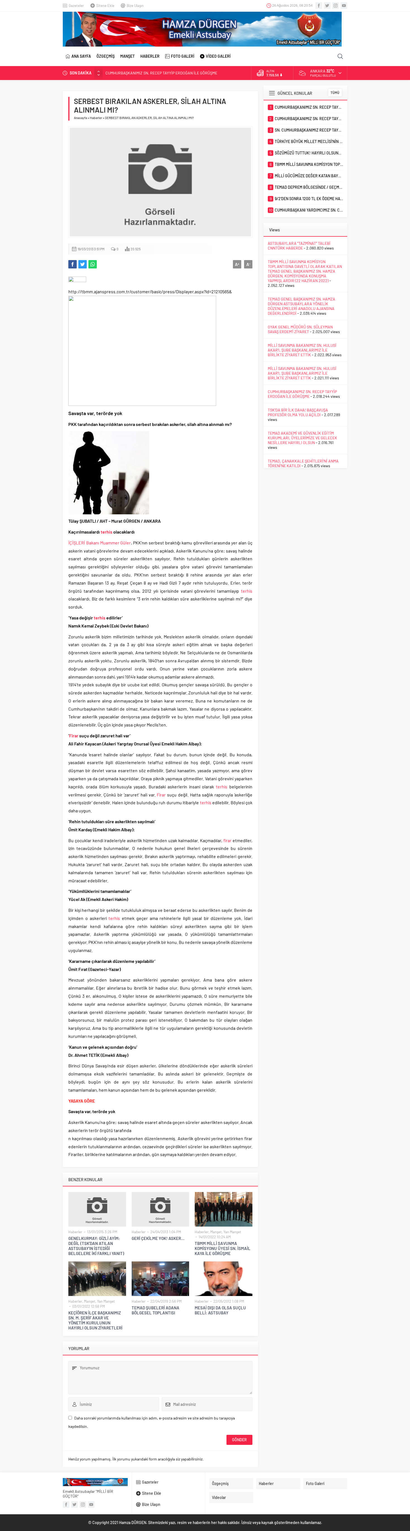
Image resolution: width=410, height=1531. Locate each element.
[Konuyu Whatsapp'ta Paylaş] (92, 264)
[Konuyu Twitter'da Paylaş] (82, 264)
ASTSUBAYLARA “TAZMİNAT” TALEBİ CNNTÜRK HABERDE (299, 245)
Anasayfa (80, 118)
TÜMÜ (335, 93)
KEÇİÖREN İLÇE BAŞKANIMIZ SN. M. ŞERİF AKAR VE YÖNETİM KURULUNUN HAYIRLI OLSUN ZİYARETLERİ (95, 1320)
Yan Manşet (232, 1232)
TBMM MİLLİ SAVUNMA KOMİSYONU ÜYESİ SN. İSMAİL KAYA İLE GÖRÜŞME (222, 1248)
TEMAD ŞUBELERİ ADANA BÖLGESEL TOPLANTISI (155, 1310)
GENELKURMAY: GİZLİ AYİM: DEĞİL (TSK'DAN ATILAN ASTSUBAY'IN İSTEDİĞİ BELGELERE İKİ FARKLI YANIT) (96, 1246)
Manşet (216, 1232)
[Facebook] (318, 5)
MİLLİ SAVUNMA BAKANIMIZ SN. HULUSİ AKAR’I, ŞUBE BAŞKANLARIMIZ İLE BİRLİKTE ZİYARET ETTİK (302, 350)
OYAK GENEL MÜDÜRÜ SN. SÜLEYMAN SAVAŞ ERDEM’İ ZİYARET (300, 329)
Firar (73, 735)
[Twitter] (327, 5)
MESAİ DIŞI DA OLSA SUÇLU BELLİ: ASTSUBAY (220, 1310)
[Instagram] (335, 5)
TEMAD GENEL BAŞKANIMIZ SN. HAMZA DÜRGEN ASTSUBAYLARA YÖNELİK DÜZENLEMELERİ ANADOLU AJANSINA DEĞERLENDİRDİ (301, 306)
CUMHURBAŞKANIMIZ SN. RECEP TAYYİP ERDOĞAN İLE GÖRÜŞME (161, 73)
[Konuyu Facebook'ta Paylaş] (72, 264)
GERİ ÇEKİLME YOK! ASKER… (158, 1238)
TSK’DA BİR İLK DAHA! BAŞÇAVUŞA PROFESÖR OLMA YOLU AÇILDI (298, 412)
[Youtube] (344, 5)
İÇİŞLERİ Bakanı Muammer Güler (99, 542)
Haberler (96, 118)
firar (227, 840)
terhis (106, 531)
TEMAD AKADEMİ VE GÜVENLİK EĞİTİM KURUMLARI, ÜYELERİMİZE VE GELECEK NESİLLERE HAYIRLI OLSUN (302, 438)
